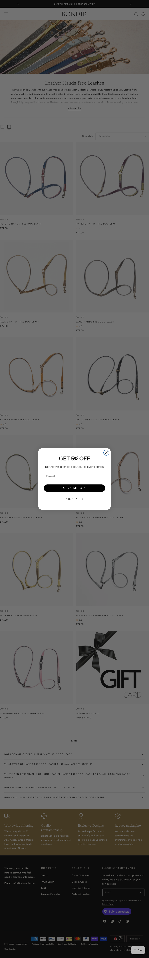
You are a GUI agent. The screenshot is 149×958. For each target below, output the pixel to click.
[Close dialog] (106, 452)
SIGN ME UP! (74, 488)
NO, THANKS (74, 499)
